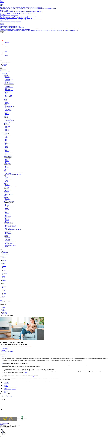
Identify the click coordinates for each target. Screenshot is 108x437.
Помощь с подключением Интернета (5, 25)
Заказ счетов (13, 27)
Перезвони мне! (4, 349)
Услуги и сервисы (2, 22)
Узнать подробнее (2, 424)
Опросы (77, 30)
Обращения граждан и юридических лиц (10, 389)
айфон (3, 309)
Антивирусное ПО (8, 119)
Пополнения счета (9, 27)
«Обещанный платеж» (35, 376)
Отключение (22, 25)
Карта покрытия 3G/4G (8, 95)
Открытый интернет (39, 7)
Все (17, 15)
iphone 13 (3, 307)
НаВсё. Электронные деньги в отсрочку (10, 21)
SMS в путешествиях (40, 8)
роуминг (3, 308)
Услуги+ (24, 19)
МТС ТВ (14, 13)
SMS (6, 200)
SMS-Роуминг (15, 26)
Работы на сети (56, 30)
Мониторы (15, 18)
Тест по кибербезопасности (9, 122)
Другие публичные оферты (50, 30)
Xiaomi (12, 15)
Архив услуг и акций (8, 96)
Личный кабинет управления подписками (45, 28)
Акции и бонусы (10, 7)
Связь (1, 6)
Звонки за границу (34, 8)
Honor (14, 15)
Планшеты (9, 18)
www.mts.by (26, 372)
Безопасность (6, 116)
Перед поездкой (45, 8)
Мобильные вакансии (36, 11)
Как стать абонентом (8, 30)
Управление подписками (5, 254)
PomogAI (41, 11)
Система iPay (7, 22)
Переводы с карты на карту (14, 22)
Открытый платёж (18, 21)
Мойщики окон (14, 17)
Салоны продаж (4, 247)
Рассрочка (16, 27)
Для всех (3, 19)
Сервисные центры (61, 30)
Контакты (5, 388)
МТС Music (28, 13)
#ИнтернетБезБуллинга (8, 121)
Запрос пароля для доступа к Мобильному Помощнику (66, 28)
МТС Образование (15, 11)
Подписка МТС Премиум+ (29, 7)
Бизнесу (1, 1)
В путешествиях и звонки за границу (5, 8)
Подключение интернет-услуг (15, 25)
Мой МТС (7, 13)
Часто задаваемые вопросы (39, 30)
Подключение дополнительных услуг (19, 28)
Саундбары (30, 18)
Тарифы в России (20, 8)
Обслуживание (2, 30)
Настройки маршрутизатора (26, 29)
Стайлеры (17, 17)
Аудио (20, 16)
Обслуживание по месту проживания (70, 30)
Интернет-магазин (3, 14)
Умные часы (5, 16)
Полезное (1, 11)
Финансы (1, 20)
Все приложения (32, 13)
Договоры (44, 30)
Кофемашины (25, 17)
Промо (6, 19)
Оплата (1, 27)
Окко (18, 13)
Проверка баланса (21, 27)
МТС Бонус (34, 7)
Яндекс (6, 146)
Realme (16, 15)
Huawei (9, 15)
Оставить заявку (7, 97)
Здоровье (19, 11)
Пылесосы (9, 17)
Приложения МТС (3, 13)
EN (1, 300)
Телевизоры (5, 142)
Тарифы (6, 7)
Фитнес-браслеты (16, 16)
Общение (12, 12)
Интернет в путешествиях (27, 8)
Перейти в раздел (6, 74)
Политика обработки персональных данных (10, 387)
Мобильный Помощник (54, 28)
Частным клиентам (3, 0)
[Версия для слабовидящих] (0, 3)
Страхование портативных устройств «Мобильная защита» (13, 172)
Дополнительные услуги (16, 7)
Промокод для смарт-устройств (18, 19)
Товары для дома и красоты (4, 17)
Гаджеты (1, 16)
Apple (5, 15)
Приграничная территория (52, 8)
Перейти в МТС (22, 7)
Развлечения (2, 12)
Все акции (26, 19)
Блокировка (7, 220)
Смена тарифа (7, 219)
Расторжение (7, 221)
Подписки (12, 28)
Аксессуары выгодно (10, 19)
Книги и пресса (12, 10)
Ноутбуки (12, 18)
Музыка (8, 10)
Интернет (19, 26)
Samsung (7, 15)
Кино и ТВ (5, 10)
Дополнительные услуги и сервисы (5, 28)
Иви (16, 13)
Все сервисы (2, 297)
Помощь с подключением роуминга (5, 26)
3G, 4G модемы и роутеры (31, 16)
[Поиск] (9, 71)
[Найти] (9, 301)
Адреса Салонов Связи (17, 30)
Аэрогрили (20, 17)
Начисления (4, 27)
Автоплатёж (2, 23)
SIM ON (12, 30)
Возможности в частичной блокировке (7, 351)
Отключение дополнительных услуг (30, 28)
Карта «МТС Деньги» (8, 190)
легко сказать (4, 310)
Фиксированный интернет (4, 29)
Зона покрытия (22, 30)
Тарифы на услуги (30, 11)
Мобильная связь (2, 7)
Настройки (25, 25)
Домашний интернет (5, 63)
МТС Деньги (21, 13)
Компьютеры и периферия (4, 18)
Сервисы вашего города (24, 11)
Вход (1, 60)
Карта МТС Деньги (6, 187)
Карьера (1, 4)
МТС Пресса (25, 13)
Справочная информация (77, 28)
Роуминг (12, 26)
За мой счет (3, 350)
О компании (2, 2)
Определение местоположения (7, 11)
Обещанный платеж (5, 348)
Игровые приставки (20, 18)
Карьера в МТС (6, 386)
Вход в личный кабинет (11, 29)
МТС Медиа (2, 10)
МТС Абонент (11, 13)
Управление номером (18, 29)
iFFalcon (6, 147)
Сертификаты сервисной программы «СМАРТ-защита (13, 174)
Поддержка (2, 24)
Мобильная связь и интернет (6, 62)
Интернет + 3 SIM (4, 73)
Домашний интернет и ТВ (7, 91)
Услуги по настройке (8, 173)
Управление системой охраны (9, 120)
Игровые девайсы (26, 18)
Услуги (6, 93)
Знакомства (5, 12)
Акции (1, 19)
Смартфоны (2, 15)
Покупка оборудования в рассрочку (30, 30)
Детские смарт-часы (24, 16)
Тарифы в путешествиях (14, 8)
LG (5, 144)
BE (0, 300)
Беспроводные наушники (10, 16)
